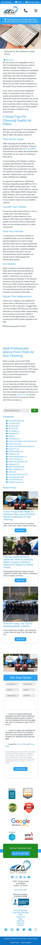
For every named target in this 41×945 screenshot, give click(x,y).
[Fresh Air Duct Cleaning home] (10, 10)
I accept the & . (20, 745)
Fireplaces (13, 454)
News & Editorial (16, 469)
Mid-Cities (33, 19)
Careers (21, 925)
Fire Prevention (15, 451)
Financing (7, 2)
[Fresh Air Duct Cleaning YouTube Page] (29, 877)
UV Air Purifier (15, 479)
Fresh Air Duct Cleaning (18, 939)
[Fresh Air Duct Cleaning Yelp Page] (29, 836)
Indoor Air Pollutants (18, 462)
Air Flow (13, 428)
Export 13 (13, 449)
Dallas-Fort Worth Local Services (22, 441)
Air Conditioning (16, 421)
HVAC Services (15, 459)
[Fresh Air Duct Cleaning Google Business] (20, 822)
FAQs (19, 2)
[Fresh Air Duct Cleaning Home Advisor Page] (27, 793)
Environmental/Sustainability (21, 446)
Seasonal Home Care (18, 474)
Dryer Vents (14, 444)
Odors (12, 472)
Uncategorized (16, 477)
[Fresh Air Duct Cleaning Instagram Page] (16, 877)
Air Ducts (9, 60)
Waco (30, 22)
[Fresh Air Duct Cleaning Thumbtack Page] (12, 836)
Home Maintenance (17, 457)
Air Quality (13, 431)
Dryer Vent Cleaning (20, 912)
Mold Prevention (16, 467)
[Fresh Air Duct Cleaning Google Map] (25, 877)
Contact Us (20, 917)
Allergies (13, 434)
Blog (11, 436)
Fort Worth (23, 19)
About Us (20, 921)
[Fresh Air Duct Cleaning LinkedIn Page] (20, 877)
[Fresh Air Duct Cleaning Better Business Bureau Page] (12, 793)
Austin (13, 22)
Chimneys (14, 439)
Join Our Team (33, 2)
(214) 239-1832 (21, 853)
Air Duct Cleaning (20, 910)
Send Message (20, 769)
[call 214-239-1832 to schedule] (25, 10)
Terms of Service (22, 744)
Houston (6, 22)
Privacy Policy (14, 942)
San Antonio (21, 22)
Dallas (16, 19)
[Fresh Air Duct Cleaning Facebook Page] (12, 877)
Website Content (16, 482)
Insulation (13, 464)
